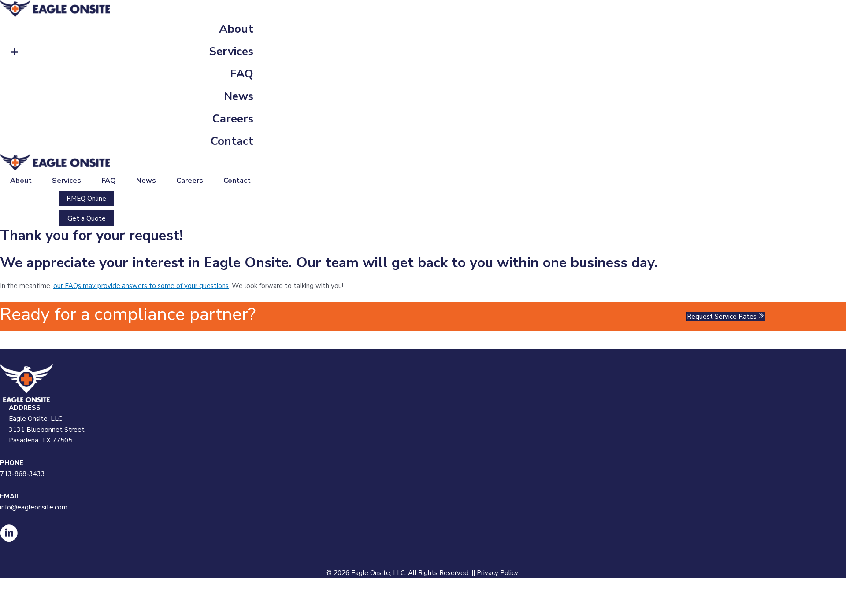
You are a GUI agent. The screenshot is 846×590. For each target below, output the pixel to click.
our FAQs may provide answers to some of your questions (141, 285)
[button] (86, 198)
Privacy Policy (498, 572)
